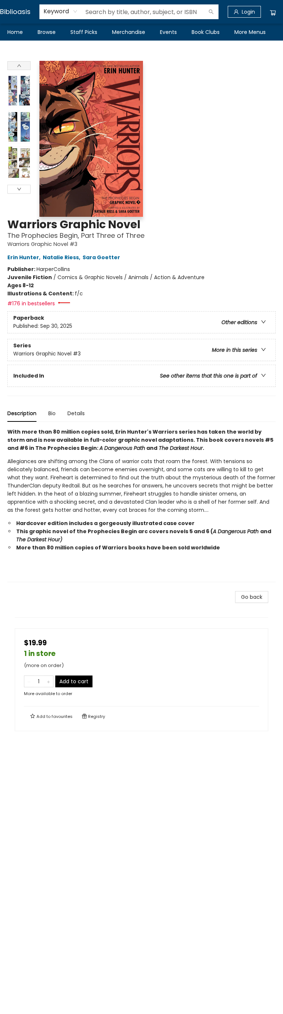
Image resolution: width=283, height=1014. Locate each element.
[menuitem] (15, 32)
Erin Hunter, (24, 257)
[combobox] (60, 11)
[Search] (211, 11)
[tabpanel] (141, 505)
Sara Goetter (101, 257)
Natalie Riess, (62, 257)
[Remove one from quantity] (29, 681)
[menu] (141, 32)
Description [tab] (21, 413)
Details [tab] (76, 413)
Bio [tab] (52, 413)
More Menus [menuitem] (250, 32)
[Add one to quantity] (48, 681)
